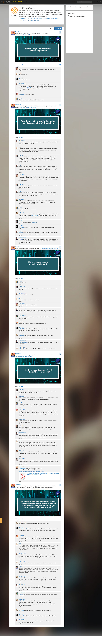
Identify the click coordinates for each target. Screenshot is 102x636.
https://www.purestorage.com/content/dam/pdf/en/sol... (31, 471)
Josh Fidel (21, 78)
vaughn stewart (22, 83)
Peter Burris (18, 31)
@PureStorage (30, 87)
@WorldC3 (21, 328)
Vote (19, 64)
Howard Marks (22, 334)
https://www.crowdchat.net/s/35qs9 (50, 248)
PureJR (20, 98)
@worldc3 (41, 18)
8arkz (20, 73)
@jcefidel (21, 232)
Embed (31, 2)
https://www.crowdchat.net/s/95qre (28, 107)
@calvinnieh (47, 18)
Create (73, 1)
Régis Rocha (22, 458)
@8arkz (22, 20)
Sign (98, 1)
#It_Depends (34, 222)
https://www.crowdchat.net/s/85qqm (23, 356)
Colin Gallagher (22, 199)
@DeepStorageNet (23, 342)
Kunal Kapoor (22, 67)
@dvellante (35, 18)
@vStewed (21, 94)
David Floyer (21, 155)
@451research (22, 468)
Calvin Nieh (21, 212)
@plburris (29, 18)
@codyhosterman (34, 20)
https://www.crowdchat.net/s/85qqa (41, 489)
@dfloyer (21, 239)
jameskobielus (22, 419)
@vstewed (26, 20)
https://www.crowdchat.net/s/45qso (23, 34)
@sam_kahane (54, 18)
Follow (14, 15)
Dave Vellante (22, 220)
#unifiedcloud (23, 18)
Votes (16, 64)
